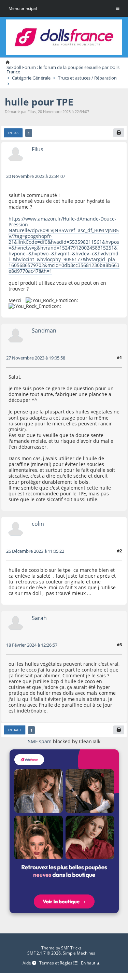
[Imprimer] (118, 132)
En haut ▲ (90, 963)
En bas (13, 133)
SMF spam (40, 741)
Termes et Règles (56, 963)
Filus (37, 149)
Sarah (39, 618)
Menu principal (23, 8)
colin (38, 523)
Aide (27, 963)
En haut (14, 730)
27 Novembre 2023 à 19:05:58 (35, 358)
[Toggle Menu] (117, 8)
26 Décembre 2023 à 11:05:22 (35, 551)
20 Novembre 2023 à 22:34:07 (35, 176)
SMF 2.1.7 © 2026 (44, 953)
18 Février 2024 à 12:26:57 (31, 645)
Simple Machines (79, 953)
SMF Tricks (71, 948)
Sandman (44, 330)
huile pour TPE (39, 101)
